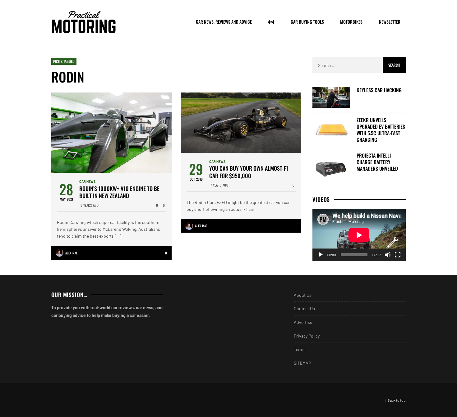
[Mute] (388, 255)
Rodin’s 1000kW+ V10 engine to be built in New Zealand (119, 192)
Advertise (303, 322)
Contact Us (304, 308)
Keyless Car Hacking (379, 90)
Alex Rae (71, 252)
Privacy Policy (307, 336)
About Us (303, 295)
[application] (359, 235)
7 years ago (219, 184)
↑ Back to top (395, 400)
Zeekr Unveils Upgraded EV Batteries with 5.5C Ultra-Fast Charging (381, 130)
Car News (87, 181)
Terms (300, 349)
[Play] (320, 255)
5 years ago (90, 205)
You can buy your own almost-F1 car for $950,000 (248, 172)
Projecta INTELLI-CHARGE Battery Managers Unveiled (377, 162)
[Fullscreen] (398, 255)
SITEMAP (302, 363)
